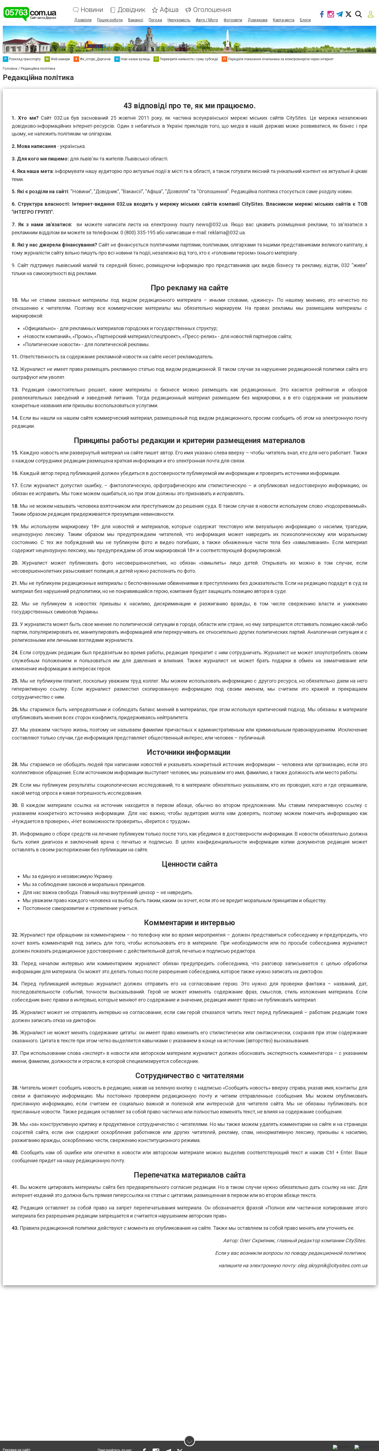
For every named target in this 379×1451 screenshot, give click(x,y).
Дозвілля (83, 20)
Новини (92, 10)
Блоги (305, 20)
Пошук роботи (110, 20)
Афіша (169, 10)
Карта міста (283, 20)
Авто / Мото (207, 20)
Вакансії (135, 20)
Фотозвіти (233, 20)
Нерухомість (179, 20)
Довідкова (257, 20)
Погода (155, 20)
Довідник (131, 10)
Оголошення (212, 10)
